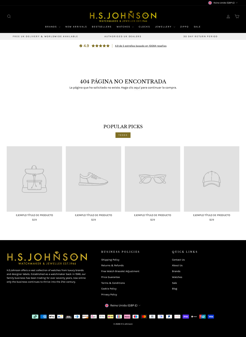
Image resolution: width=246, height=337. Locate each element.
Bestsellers (102, 26)
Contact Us (178, 259)
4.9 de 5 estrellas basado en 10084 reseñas (141, 45)
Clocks (144, 26)
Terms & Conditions (113, 282)
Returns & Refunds (112, 265)
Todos (123, 135)
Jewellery (164, 26)
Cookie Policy (108, 288)
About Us (177, 265)
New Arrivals (76, 26)
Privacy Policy (109, 294)
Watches (124, 26)
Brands (51, 26)
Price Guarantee (110, 277)
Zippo (184, 26)
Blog (174, 288)
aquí (137, 87)
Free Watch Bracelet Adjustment (120, 271)
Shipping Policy (110, 259)
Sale (197, 26)
